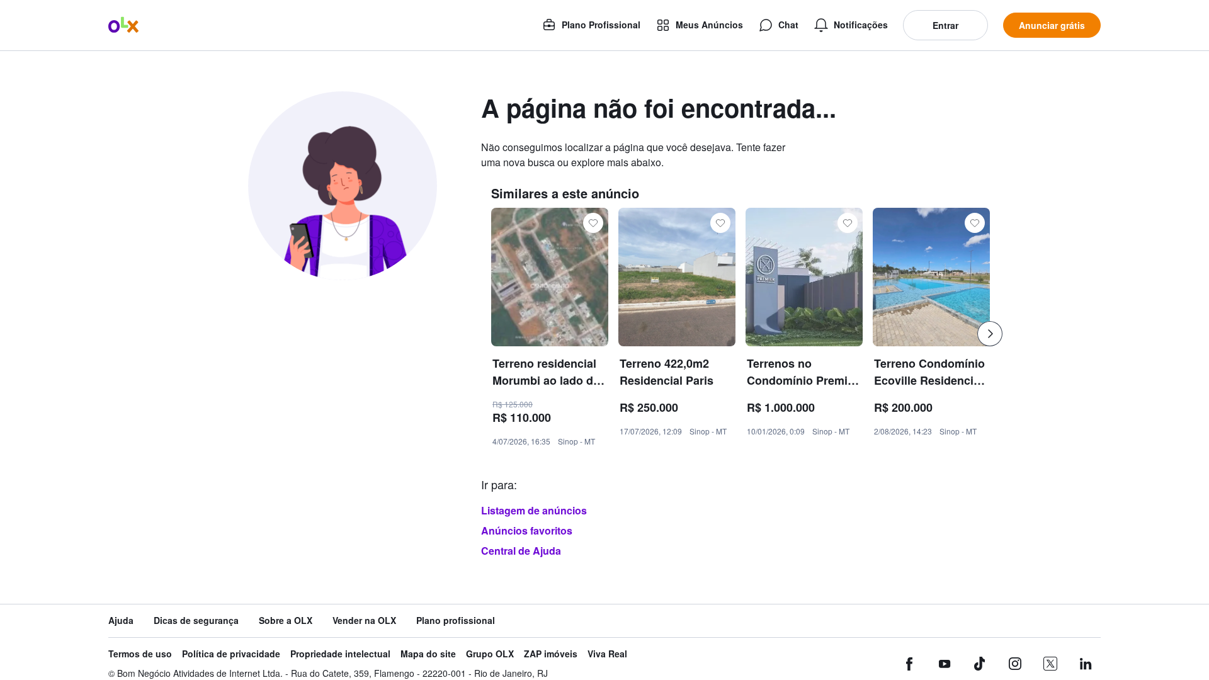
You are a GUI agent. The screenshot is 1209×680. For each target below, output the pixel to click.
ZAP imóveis (550, 654)
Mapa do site (428, 654)
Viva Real (607, 654)
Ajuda (120, 620)
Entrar (945, 25)
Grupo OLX (490, 654)
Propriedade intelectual (340, 654)
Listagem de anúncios (534, 510)
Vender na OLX (364, 620)
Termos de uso (140, 654)
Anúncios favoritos (526, 530)
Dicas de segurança (196, 620)
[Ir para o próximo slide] (989, 333)
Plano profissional (455, 620)
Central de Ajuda (521, 550)
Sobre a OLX (285, 620)
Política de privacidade (231, 654)
